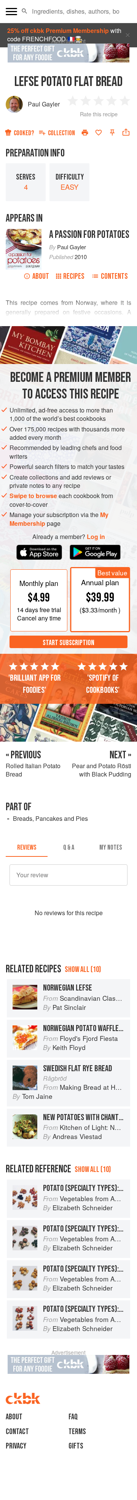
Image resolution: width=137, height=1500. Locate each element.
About (40, 276)
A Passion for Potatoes (89, 234)
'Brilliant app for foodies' (34, 684)
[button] (24, 11)
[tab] (27, 848)
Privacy (16, 1446)
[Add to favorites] (98, 132)
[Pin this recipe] (112, 132)
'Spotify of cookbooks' (102, 684)
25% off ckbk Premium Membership (58, 30)
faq (73, 1417)
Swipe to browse (33, 495)
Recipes (73, 276)
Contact (17, 1431)
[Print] (85, 132)
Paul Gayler (44, 104)
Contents (114, 276)
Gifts (75, 1446)
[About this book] (23, 232)
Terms (77, 1431)
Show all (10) (83, 969)
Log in (96, 537)
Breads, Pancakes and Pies (50, 818)
